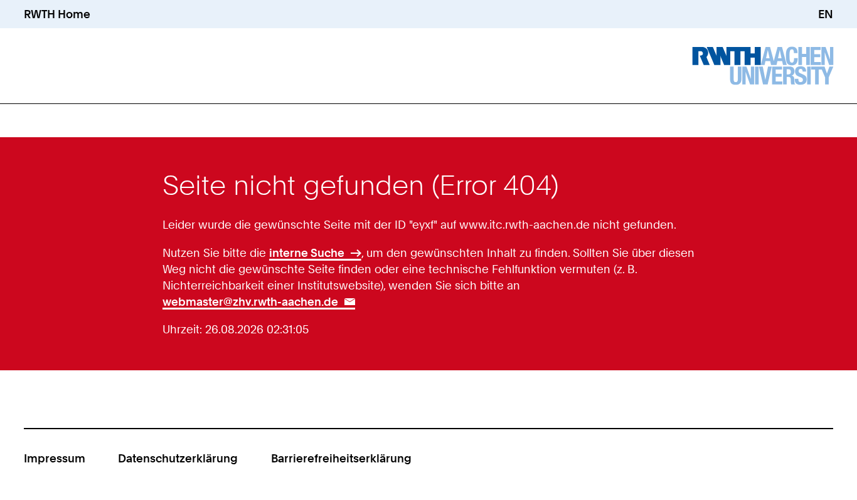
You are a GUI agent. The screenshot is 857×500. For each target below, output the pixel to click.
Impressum (54, 458)
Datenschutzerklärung (178, 458)
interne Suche (306, 252)
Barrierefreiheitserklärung (341, 458)
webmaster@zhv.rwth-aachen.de (250, 301)
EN (825, 14)
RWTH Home (57, 14)
